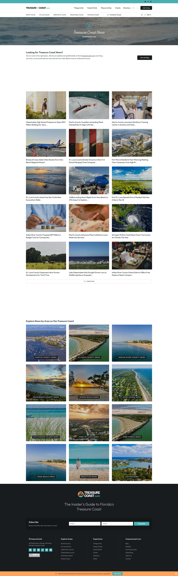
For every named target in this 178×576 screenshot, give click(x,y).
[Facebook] (145, 1)
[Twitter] (151, 1)
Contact (128, 559)
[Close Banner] (176, 574)
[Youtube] (38, 550)
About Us (129, 556)
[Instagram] (148, 1)
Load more (90, 281)
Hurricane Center (131, 550)
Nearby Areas (65, 559)
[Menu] (133, 8)
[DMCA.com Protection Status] (34, 556)
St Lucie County (66, 547)
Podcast (128, 547)
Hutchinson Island (66, 556)
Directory (96, 556)
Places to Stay (97, 547)
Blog (127, 544)
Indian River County (67, 550)
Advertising (129, 553)
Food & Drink (97, 550)
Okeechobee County (67, 553)
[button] (142, 15)
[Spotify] (50, 550)
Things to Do (97, 544)
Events (95, 553)
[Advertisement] (81, 76)
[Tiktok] (42, 550)
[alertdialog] (89, 573)
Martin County (65, 544)
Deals (95, 559)
